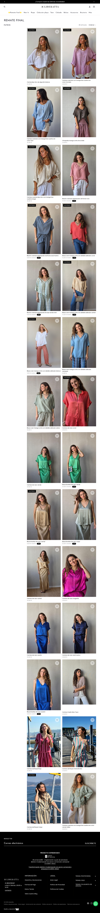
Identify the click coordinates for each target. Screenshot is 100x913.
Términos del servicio (73, 904)
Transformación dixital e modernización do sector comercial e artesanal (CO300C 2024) (50, 868)
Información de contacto (33, 904)
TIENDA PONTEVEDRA (83, 876)
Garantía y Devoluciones (33, 880)
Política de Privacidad (57, 885)
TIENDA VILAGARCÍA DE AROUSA (83, 885)
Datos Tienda (29, 889)
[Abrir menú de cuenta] (90, 7)
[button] (92, 25)
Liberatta (11, 902)
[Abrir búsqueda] (4, 7)
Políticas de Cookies (57, 889)
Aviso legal (21, 904)
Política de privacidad (10, 904)
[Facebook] (88, 903)
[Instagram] (91, 903)
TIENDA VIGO (80, 880)
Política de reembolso (59, 904)
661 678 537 (10, 883)
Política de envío (47, 904)
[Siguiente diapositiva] (58, 53)
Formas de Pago (30, 885)
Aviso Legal (54, 880)
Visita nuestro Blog (31, 894)
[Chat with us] (95, 903)
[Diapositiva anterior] (30, 53)
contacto (8, 890)
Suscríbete (90, 843)
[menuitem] (90, 13)
